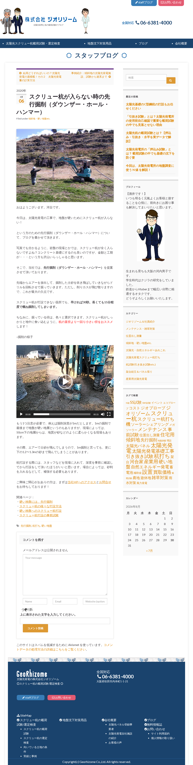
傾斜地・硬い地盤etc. (39, 118)
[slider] (62, 414)
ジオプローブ (153, 408)
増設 (169, 440)
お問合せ (105, 482)
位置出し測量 (134, 335)
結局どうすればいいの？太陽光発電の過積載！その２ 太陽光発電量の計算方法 (40, 76)
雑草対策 (160, 477)
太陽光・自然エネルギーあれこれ (145, 350)
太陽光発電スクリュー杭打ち (143, 357)
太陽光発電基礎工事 (153, 451)
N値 (127, 403)
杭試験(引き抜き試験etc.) (141, 364)
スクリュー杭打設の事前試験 (39, 515)
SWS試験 (146, 403)
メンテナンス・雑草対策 (140, 328)
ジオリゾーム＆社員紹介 (140, 321)
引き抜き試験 (139, 456)
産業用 (151, 461)
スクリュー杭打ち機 (150, 421)
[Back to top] (184, 756)
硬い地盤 (46, 525)
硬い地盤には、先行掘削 (36, 501)
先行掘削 (26, 525)
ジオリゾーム (148, 410)
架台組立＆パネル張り (139, 371)
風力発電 (142, 483)
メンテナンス (152, 429)
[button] (65, 381)
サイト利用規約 (160, 733)
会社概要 (110, 720)
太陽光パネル (138, 445)
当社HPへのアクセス (82, 482)
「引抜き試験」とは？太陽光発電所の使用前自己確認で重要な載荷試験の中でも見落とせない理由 (150, 120)
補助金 (138, 472)
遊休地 (145, 477)
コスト (134, 408)
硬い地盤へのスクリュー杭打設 (40, 510)
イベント (157, 402)
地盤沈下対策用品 (75, 720)
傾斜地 (133, 439)
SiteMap (25, 715)
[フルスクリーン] (109, 414)
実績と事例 (30, 756)
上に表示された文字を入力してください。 (48, 614)
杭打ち (36, 525)
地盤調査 (162, 440)
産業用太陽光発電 (136, 378)
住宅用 (167, 434)
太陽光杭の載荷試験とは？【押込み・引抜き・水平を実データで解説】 (148, 137)
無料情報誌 (154, 724)
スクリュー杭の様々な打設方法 (40, 506)
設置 (147, 471)
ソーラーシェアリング (150, 424)
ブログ (151, 720)
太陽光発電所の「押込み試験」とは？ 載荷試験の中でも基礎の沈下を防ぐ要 (150, 153)
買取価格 (162, 472)
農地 (136, 478)
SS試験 (136, 402)
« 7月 (149, 550)
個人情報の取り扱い (163, 738)
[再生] (21, 414)
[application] (65, 381)
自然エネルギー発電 (150, 466)
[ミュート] (103, 414)
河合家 (136, 461)
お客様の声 (115, 742)
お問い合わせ (156, 729)
